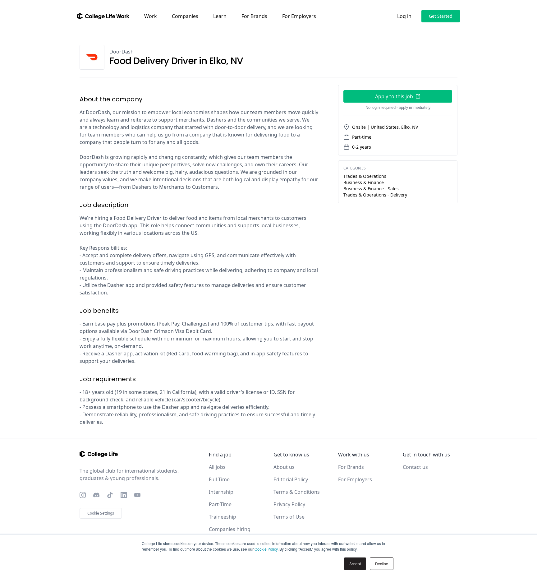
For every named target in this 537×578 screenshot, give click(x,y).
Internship (221, 491)
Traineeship (222, 516)
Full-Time (219, 479)
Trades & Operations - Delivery (375, 195)
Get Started (440, 16)
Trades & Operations (364, 176)
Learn (220, 16)
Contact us (415, 467)
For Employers (299, 16)
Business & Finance (363, 182)
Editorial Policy (290, 479)
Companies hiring (229, 529)
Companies (185, 16)
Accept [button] (355, 563)
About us (284, 467)
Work (150, 16)
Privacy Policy (289, 504)
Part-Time (220, 504)
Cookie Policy (266, 549)
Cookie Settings (100, 513)
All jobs (217, 467)
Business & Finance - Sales (371, 189)
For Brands (254, 16)
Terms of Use (289, 516)
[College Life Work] (103, 16)
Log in (404, 16)
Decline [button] (381, 563)
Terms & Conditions (296, 491)
